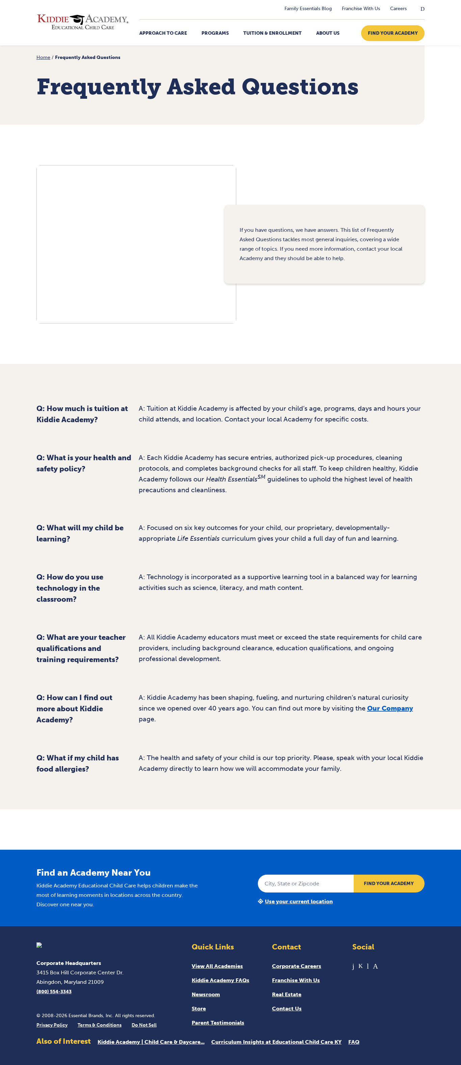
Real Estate (286, 994)
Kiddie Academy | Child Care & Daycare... (151, 1042)
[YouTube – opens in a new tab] (368, 966)
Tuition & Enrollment (272, 33)
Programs (215, 33)
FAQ (353, 1042)
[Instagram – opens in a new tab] (375, 966)
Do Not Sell (144, 1025)
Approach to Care (163, 33)
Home (43, 57)
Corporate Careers (296, 966)
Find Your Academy (393, 33)
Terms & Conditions (99, 1025)
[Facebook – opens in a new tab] (353, 966)
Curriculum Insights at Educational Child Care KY (276, 1042)
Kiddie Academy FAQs (220, 980)
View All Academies (217, 966)
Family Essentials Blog (308, 8)
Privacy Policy (51, 1025)
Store (199, 1008)
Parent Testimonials (218, 1023)
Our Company (390, 708)
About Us (328, 33)
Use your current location (299, 901)
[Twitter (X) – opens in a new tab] (360, 966)
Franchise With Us (361, 8)
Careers (398, 8)
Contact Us (287, 1008)
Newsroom (206, 994)
